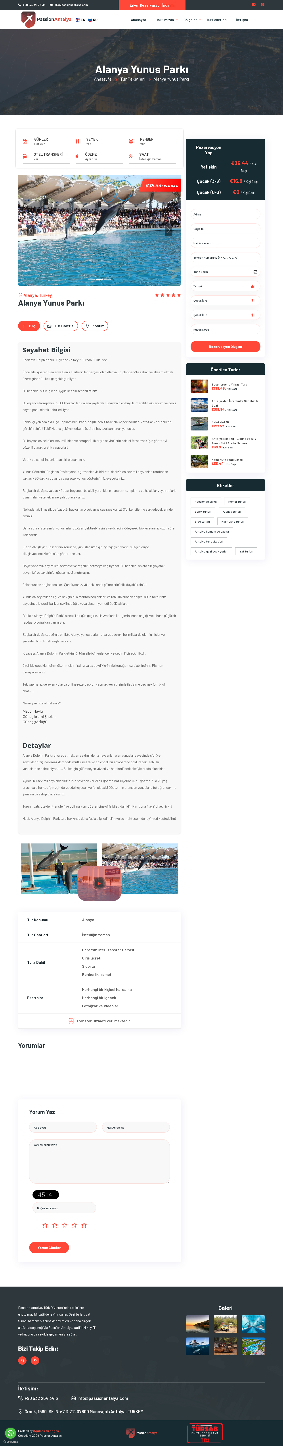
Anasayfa (138, 19)
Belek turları (203, 511)
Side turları (202, 521)
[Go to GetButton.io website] (11, 1441)
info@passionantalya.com (71, 5)
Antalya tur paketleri (209, 541)
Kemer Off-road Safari (227, 459)
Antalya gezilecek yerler (211, 551)
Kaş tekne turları (233, 521)
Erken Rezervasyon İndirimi (152, 5)
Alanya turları (232, 511)
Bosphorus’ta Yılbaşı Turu (229, 384)
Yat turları (246, 551)
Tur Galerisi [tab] (64, 325)
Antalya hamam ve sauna (212, 531)
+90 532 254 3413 (34, 5)
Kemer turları (237, 501)
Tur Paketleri (216, 19)
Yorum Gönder (49, 1247)
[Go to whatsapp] (10, 1433)
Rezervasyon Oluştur (225, 346)
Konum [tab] (98, 325)
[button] (30, 230)
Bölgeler (190, 19)
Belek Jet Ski (221, 422)
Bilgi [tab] (32, 325)
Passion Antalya (206, 501)
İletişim (242, 19)
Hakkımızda (165, 19)
